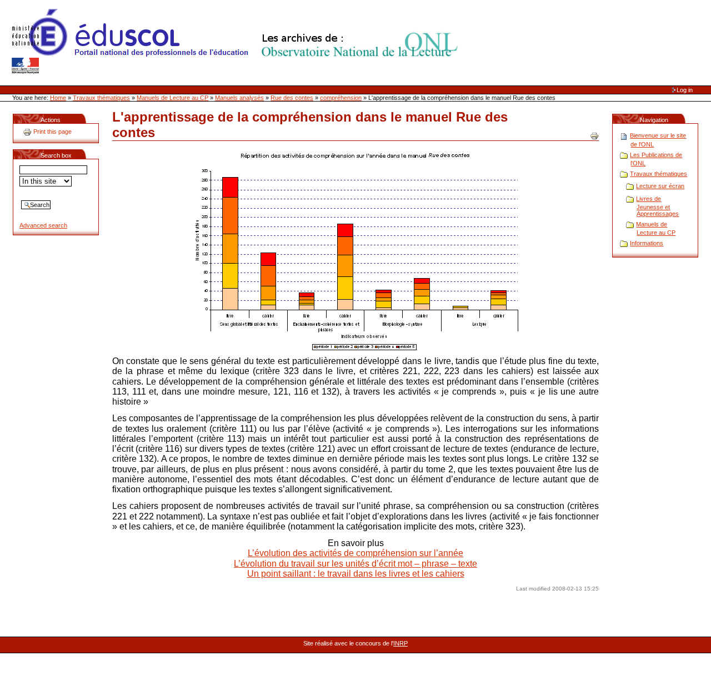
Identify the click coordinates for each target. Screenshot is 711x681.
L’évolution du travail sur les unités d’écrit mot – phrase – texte (355, 563)
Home (58, 97)
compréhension (341, 97)
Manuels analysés (239, 97)
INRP (400, 643)
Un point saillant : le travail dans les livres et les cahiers (355, 573)
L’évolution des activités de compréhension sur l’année (355, 553)
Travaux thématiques (101, 97)
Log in (685, 90)
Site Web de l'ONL (237, 41)
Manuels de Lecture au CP (172, 97)
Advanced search (43, 225)
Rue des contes (292, 97)
